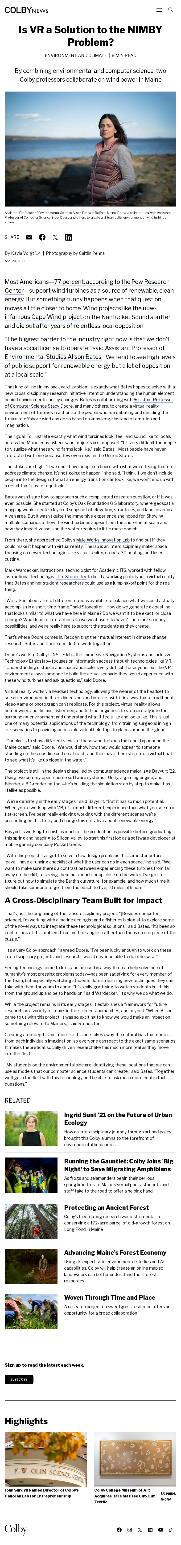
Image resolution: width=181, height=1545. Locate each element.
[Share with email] (29, 237)
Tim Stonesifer (71, 576)
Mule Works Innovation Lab (103, 539)
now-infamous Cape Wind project (81, 313)
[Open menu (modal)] (160, 10)
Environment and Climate (76, 55)
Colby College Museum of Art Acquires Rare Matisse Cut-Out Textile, (135, 1496)
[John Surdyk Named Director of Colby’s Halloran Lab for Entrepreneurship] (46, 1459)
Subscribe (19, 1379)
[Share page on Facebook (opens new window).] (42, 237)
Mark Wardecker (21, 570)
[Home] (26, 10)
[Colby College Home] (18, 1530)
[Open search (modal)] (171, 10)
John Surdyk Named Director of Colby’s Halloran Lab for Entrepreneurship (42, 1493)
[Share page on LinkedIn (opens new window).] (68, 237)
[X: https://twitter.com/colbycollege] (55, 237)
